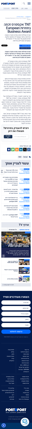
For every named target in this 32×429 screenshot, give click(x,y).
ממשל (27, 395)
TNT (19, 157)
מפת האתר (26, 354)
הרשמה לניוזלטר (16, 331)
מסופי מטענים (10, 356)
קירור (12, 358)
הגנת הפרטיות (25, 363)
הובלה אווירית (20, 17)
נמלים (12, 352)
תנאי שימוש (26, 356)
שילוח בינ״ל (11, 388)
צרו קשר (27, 350)
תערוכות (12, 399)
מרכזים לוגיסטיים (9, 393)
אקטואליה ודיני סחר (24, 399)
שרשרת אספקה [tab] (24, 230)
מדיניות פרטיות (25, 358)
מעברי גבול (11, 383)
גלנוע (13, 354)
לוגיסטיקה (11, 397)
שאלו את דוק (8, 136)
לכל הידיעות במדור (9, 285)
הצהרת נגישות (25, 361)
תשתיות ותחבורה (10, 381)
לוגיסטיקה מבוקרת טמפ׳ (8, 390)
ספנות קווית (11, 350)
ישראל (25, 157)
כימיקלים (11, 361)
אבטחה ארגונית (25, 397)
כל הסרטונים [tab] (13, 230)
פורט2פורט (28, 17)
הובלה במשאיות (10, 377)
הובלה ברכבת (10, 379)
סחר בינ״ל (26, 388)
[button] (4, 425)
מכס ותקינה (26, 393)
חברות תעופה (25, 377)
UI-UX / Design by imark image (16, 419)
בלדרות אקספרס (24, 379)
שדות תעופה (25, 383)
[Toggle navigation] (29, 3)
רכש (13, 395)
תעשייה (27, 390)
